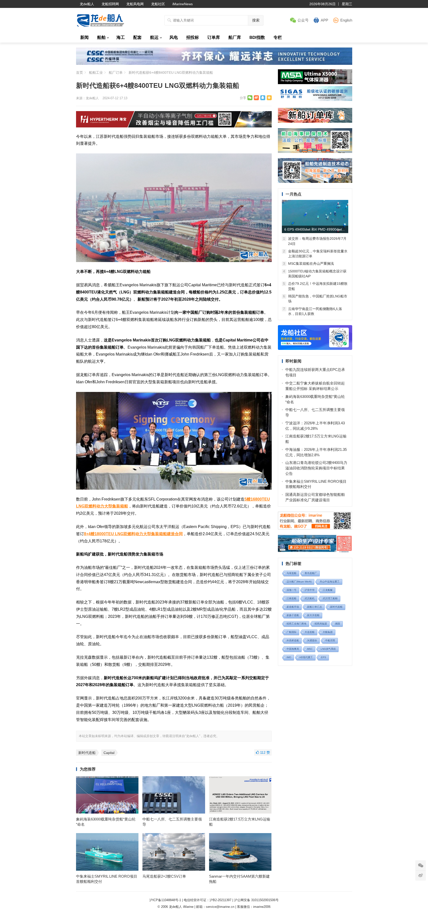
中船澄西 (330, 640)
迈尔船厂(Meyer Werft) (299, 581)
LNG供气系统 (328, 649)
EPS (323, 657)
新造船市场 (293, 606)
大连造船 (310, 632)
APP (324, 20)
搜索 (256, 20)
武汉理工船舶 (330, 598)
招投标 (192, 37)
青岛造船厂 (311, 573)
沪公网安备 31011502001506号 (256, 900)
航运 (154, 37)
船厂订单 (116, 72)
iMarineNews (182, 4)
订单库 (213, 37)
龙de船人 (87, 4)
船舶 (101, 37)
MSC (310, 649)
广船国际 (291, 632)
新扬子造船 (293, 615)
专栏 (277, 37)
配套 (137, 37)
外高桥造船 (293, 640)
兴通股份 (312, 640)
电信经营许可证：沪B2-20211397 (207, 900)
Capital (109, 753)
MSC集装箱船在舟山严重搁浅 (311, 263)
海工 (120, 37)
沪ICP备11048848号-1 (165, 900)
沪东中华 (310, 590)
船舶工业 (96, 72)
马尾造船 (291, 573)
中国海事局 (293, 649)
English (346, 20)
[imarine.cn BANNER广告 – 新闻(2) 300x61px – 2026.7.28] (315, 99)
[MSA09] (315, 83)
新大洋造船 (313, 615)
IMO (289, 657)
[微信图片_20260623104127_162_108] (174, 126)
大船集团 (328, 632)
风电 (173, 37)
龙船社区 (158, 4)
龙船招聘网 (110, 4)
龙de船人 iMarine (181, 907)
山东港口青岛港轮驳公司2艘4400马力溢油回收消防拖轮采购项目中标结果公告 (316, 468)
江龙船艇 (328, 590)
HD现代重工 (306, 657)
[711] (214, 63)
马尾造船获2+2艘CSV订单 (164, 876)
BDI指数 (257, 37)
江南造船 (291, 598)
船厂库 (234, 37)
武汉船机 (310, 598)
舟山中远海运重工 (330, 581)
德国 (337, 623)
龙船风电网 (135, 4)
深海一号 (291, 590)
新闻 (84, 37)
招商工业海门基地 (296, 623)
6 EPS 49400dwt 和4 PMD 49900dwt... (314, 229)
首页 (79, 72)
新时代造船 (87, 753)
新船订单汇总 (314, 606)
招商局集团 (321, 623)
